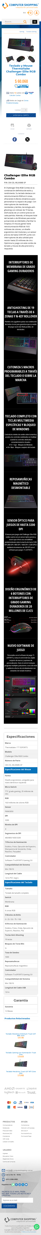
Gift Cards (6, 1139)
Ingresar (5, 1153)
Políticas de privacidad (29, 1232)
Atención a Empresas (27, 1128)
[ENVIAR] (12, 124)
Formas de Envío (26, 1133)
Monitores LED (7, 1133)
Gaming (21, 31)
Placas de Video (7, 1130)
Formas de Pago (26, 1136)
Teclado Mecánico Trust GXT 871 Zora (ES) (21, 1072)
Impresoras (6, 1136)
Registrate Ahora (8, 1159)
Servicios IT (24, 1130)
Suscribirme (9, 1206)
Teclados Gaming (31, 31)
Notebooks (6, 1128)
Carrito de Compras (9, 1161)
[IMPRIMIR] (29, 124)
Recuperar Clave (8, 1156)
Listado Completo (8, 1141)
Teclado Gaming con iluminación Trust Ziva (21, 1053)
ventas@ (19, 1170)
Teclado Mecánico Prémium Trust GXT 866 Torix (21, 1035)
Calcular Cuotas (15, 95)
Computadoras (7, 1125)
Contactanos (25, 1125)
